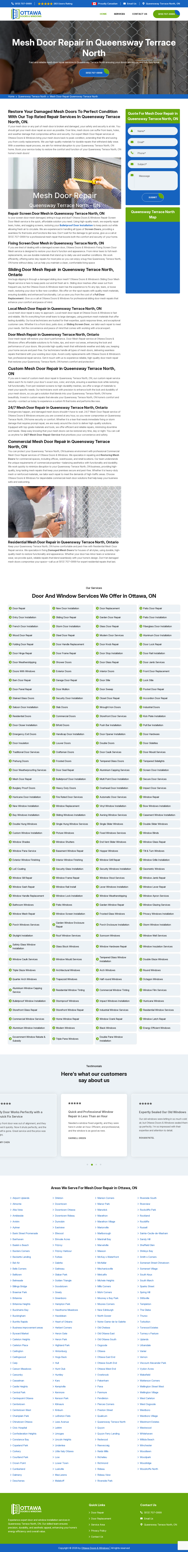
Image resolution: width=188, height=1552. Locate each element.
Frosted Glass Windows (112, 913)
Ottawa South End (107, 1362)
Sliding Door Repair (66, 617)
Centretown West (21, 1410)
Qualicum (102, 1415)
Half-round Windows (111, 979)
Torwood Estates (149, 1327)
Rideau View (104, 1474)
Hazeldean (60, 1315)
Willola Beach (147, 1439)
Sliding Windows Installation (70, 814)
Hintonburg (61, 1351)
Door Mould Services (154, 752)
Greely (58, 1292)
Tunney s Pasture (149, 1333)
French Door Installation (25, 626)
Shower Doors (64, 662)
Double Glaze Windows (155, 959)
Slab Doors (62, 707)
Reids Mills (102, 1451)
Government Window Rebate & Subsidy (28, 1038)
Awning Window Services (113, 814)
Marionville (103, 1227)
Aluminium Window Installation (28, 1027)
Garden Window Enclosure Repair (70, 924)
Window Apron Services (156, 895)
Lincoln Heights (63, 1439)
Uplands (144, 1339)
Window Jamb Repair (154, 877)
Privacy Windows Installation (158, 913)
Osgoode (102, 1345)
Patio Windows (64, 904)
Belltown (17, 1274)
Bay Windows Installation (25, 814)
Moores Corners (106, 1304)
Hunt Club (60, 1368)
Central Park (18, 1392)
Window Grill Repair (110, 859)
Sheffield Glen (147, 1245)
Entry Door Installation (24, 617)
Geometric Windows (154, 868)
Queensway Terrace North (32, 96)
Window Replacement (67, 805)
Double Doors (107, 743)
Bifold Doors (62, 725)
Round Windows (152, 970)
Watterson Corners (150, 1380)
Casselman (18, 1380)
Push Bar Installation (110, 725)
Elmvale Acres (62, 1239)
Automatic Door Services (113, 797)
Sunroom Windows (110, 935)
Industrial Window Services (114, 1009)
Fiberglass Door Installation (157, 626)
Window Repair (151, 797)
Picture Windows (65, 832)
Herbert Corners (63, 1327)
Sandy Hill (145, 1239)
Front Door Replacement (156, 671)
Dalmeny (17, 1474)
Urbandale (145, 1345)
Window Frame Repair (67, 877)
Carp (14, 1362)
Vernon (143, 1357)
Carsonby (17, 1374)
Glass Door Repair (109, 626)
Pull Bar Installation (153, 725)
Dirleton (59, 1198)
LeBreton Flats (62, 1415)
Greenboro (60, 1298)
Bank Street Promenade (25, 1233)
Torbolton (145, 1321)
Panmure (102, 1392)
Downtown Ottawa (65, 1209)
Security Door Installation (69, 698)
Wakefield (145, 1374)
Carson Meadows (21, 1368)
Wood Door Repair (22, 635)
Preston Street (105, 1410)
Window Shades (21, 841)
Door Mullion (62, 689)
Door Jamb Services (154, 662)
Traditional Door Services (25, 752)
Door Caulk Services (110, 752)
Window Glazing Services (156, 904)
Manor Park (103, 1203)
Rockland (145, 1215)
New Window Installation (25, 805)
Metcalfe (102, 1274)
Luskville (59, 1468)
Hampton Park (62, 1304)
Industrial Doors (151, 707)
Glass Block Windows (67, 946)
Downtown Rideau (65, 1215)
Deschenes (18, 1480)
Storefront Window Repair (70, 1009)
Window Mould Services (69, 959)
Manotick (102, 1209)
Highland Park (62, 1345)
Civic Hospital (19, 1427)
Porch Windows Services (25, 924)
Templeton (145, 1304)
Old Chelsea (103, 1327)
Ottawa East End (106, 1357)
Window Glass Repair (154, 841)
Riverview (145, 1203)
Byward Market (20, 1333)
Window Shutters (65, 841)
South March (147, 1280)
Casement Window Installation (159, 814)
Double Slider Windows (155, 823)
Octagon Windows (153, 979)
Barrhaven (18, 1239)
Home (11, 96)
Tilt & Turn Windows (153, 850)
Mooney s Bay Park (107, 1298)
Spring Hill (145, 1292)
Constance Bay (20, 1439)
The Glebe (145, 1309)
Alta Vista (17, 1209)
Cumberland (18, 1468)
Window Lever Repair (154, 886)
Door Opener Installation (112, 734)
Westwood (145, 1427)
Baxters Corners (21, 1251)
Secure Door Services (155, 779)
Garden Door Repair (110, 617)
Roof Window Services (68, 935)
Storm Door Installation (68, 626)
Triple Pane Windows (67, 1038)
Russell (143, 1227)
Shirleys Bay (146, 1251)
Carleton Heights (21, 1339)
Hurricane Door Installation (26, 797)
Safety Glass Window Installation (24, 946)
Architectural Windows (68, 970)
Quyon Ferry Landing (108, 1433)
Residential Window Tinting (70, 990)
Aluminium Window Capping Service (27, 990)
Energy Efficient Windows (156, 1027)
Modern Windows (65, 1027)
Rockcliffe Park (148, 1209)
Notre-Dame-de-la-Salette (111, 1321)
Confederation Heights (24, 1433)
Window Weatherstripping (113, 895)
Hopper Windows (109, 850)
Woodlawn (145, 1451)
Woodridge (145, 1463)
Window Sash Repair (23, 886)
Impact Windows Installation (115, 1000)
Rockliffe (144, 1221)
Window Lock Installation (69, 895)
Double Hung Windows (24, 823)
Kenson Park (61, 1398)
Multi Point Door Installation (114, 779)
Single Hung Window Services (72, 823)
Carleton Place (20, 1345)
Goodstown (61, 1286)
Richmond (102, 1463)
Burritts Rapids (20, 1321)
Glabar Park (61, 1274)
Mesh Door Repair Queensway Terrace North (74, 96)
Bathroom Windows (23, 904)
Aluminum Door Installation (157, 635)
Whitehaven (146, 1433)
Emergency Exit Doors (24, 734)
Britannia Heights (21, 1304)
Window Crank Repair (111, 1018)
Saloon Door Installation (25, 707)
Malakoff (59, 1480)
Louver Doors (63, 743)
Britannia (17, 1298)
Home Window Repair (67, 1018)
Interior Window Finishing (69, 859)
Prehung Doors (20, 761)
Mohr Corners (104, 1292)
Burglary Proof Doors (23, 788)
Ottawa (101, 1351)
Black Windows (108, 1027)
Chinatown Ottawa (22, 1421)
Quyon (101, 1427)
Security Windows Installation (115, 868)
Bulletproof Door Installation (71, 779)
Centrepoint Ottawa (22, 1398)
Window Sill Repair (22, 877)
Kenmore (59, 1392)
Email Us (131, 3)
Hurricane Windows (153, 1000)
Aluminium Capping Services (115, 770)
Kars (57, 1380)
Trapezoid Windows (66, 979)
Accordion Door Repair (155, 698)
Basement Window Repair (69, 850)
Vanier (143, 1351)
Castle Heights (20, 1386)
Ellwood (59, 1233)
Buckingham (19, 1315)
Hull (57, 1362)
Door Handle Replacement (70, 644)
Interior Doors (107, 671)
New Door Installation (67, 608)
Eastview (60, 1227)
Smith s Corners (148, 1256)
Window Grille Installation (156, 859)
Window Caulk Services (25, 959)
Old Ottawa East (106, 1333)
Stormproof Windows (67, 1000)
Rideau (101, 1468)
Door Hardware (151, 734)
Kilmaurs (59, 1404)
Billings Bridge (19, 1286)
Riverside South (148, 1198)
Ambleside (18, 1215)
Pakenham (103, 1380)
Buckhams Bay (20, 1309)
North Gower (104, 1315)
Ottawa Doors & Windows (95, 1548)
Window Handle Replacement (28, 895)
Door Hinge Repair (22, 653)
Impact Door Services (154, 788)
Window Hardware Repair (113, 946)
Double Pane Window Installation (111, 1038)
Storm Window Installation (157, 924)
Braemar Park (19, 1292)
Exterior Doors (63, 671)
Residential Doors (21, 716)
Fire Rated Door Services (69, 797)
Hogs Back (61, 1357)
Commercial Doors (66, 716)
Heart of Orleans (63, 1321)
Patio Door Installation (155, 617)
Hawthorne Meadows (66, 1309)
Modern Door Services (112, 635)
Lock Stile (148, 680)
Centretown (18, 1404)
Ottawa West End (106, 1368)
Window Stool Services (112, 877)
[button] (87, 1164)
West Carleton (147, 1398)
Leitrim (58, 1427)
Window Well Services (155, 935)
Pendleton (102, 1398)
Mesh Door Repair (22, 779)
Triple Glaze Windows (24, 970)
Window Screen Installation (70, 913)
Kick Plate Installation (154, 716)
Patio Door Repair (152, 608)
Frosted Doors (63, 761)
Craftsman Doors (65, 752)
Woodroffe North (149, 1468)
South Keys (146, 1274)
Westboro (145, 1410)
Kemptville (60, 1386)
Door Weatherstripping (24, 662)
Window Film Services (155, 990)
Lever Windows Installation (114, 886)
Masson (101, 1251)
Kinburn (59, 1410)
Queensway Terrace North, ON (163, 3)
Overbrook (103, 1374)
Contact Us (97, 1536)
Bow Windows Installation (157, 805)
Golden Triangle (63, 1280)
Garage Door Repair (66, 680)
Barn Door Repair (21, 680)
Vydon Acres (147, 1368)
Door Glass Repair (109, 662)
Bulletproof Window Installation (29, 1000)
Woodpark (145, 1457)
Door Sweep (106, 689)
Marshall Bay (104, 1239)
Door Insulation (20, 743)
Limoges (59, 1433)
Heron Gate (61, 1333)
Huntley (59, 1374)
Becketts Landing (21, 1256)
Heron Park (61, 1339)
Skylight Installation (22, 935)
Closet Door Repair (110, 698)
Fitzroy (58, 1245)
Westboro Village (149, 1415)
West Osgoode (148, 1404)
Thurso (143, 1315)
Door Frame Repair (66, 653)
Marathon (102, 1215)
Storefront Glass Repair (24, 1009)
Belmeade (17, 1280)
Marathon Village (106, 1221)
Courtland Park (20, 1457)
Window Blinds (151, 832)
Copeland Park (20, 1445)
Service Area (98, 1524)
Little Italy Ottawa (64, 1451)
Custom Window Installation (27, 832)
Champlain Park (20, 1415)
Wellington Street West (152, 1386)
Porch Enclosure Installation (114, 924)
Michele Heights (105, 1280)
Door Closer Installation (24, 725)
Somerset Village (149, 1268)
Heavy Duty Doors (66, 788)
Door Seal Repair (65, 770)
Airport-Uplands (20, 1198)
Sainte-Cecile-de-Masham (154, 1233)
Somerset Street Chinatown (154, 1262)
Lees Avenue (62, 1421)
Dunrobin (60, 1221)
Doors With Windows (23, 671)
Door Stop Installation (111, 653)
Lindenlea (60, 1445)
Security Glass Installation (69, 868)
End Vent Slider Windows (113, 841)
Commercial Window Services (28, 1018)
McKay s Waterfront (108, 1256)
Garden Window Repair (112, 904)
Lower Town (61, 1463)
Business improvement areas (27, 1327)
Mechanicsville (105, 1268)
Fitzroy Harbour (63, 1251)
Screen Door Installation (156, 770)
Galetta (59, 1262)
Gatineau (59, 1268)
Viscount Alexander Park (153, 1362)
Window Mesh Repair (23, 913)
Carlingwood (19, 1357)
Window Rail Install (66, 886)
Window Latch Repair (154, 1018)
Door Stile (105, 680)
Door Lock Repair (152, 644)
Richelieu (102, 1457)
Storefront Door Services (113, 716)
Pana (100, 1386)
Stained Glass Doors (23, 698)
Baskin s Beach (20, 1245)
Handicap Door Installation (70, 734)
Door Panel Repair (22, 689)
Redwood (102, 1439)
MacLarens (61, 1474)
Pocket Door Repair (153, 689)
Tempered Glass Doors (112, 761)
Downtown (61, 1203)
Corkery (16, 1451)
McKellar (101, 1262)
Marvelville (103, 1245)
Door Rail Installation (154, 653)
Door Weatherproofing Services (29, 770)
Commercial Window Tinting (114, 990)
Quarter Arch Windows (24, 979)
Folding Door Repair (22, 644)
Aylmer (16, 1227)
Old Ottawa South (106, 1339)
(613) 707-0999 (23, 3)
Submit (153, 197)
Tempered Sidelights (153, 761)
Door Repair (18, 608)
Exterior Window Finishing (26, 859)
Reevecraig (103, 1445)
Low (57, 1457)
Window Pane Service (24, 850)
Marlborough (104, 1233)
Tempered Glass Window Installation (113, 959)
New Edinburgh (105, 1309)
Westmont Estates (149, 1421)
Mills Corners (104, 1286)
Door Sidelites (150, 743)
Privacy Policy (98, 1530)
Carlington (17, 1351)
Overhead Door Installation (114, 788)
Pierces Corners (105, 1404)
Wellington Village (149, 1392)
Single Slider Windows (111, 823)
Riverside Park (105, 1480)
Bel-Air (16, 1262)
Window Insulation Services (158, 946)
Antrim (15, 1221)
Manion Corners (105, 1198)
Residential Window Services (158, 1009)
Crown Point (19, 1463)
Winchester (146, 1445)
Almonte (16, 1203)
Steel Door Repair (65, 635)
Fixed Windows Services (113, 832)
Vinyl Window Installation (113, 805)
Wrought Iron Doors (110, 707)
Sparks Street (147, 1286)
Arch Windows (107, 970)
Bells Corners (19, 1268)
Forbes (58, 1256)
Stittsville (144, 1298)
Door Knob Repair (109, 644)
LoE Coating (19, 868)
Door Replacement (110, 608)
